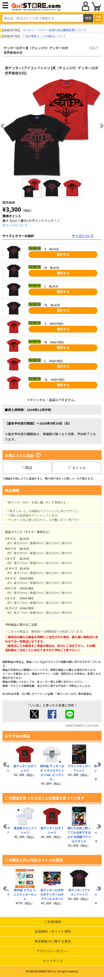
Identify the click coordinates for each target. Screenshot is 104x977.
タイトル (79, 468)
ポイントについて (15, 225)
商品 (28, 468)
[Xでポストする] (34, 717)
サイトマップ (53, 961)
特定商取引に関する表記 (53, 941)
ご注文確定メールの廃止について (44, 36)
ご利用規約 (53, 921)
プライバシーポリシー (52, 951)
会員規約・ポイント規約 (53, 931)
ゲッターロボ (13, 48)
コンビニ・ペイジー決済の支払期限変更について (54, 30)
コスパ (93, 48)
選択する (63, 254)
